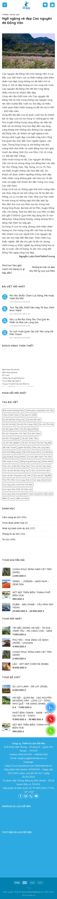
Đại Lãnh (48, 494)
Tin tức (5, 539)
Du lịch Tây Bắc (44, 443)
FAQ (28, 888)
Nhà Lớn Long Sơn (41, 447)
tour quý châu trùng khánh (15, 494)
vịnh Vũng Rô (36, 494)
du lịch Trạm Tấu (29, 438)
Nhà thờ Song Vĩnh (31, 452)
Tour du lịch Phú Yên (40, 470)
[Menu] (4, 4)
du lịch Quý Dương (29, 429)
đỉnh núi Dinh (22, 498)
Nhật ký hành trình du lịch (15, 528)
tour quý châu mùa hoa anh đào (18, 484)
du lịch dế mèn (34, 419)
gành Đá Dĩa (24, 447)
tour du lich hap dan (41, 466)
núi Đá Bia (47, 452)
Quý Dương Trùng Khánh (14, 457)
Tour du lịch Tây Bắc (42, 475)
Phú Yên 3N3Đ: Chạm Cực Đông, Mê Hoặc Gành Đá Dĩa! (32, 297)
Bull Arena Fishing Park (13, 410)
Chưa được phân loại (13, 522)
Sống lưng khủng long (30, 461)
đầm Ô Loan (8, 498)
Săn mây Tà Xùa (10, 461)
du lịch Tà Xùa (28, 443)
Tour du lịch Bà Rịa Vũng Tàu (16, 470)
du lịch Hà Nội (9, 424)
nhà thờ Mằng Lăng (11, 452)
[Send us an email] (26, 796)
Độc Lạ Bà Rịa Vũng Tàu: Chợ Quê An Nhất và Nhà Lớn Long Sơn (29, 321)
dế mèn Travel (9, 447)
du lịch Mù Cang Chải (27, 424)
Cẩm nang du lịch (11, 517)
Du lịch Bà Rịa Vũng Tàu (13, 419)
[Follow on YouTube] (36, 796)
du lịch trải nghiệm (11, 443)
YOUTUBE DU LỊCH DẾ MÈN (17, 832)
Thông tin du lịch (11, 15)
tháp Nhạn (47, 461)
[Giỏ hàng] (52, 4)
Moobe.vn (30, 895)
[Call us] (31, 796)
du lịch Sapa (34, 433)
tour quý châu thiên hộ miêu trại (17, 489)
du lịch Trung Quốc (11, 438)
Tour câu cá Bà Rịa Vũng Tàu (16, 466)
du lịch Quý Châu (10, 429)
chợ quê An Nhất (28, 415)
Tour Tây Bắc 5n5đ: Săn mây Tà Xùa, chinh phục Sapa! (32, 309)
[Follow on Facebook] (20, 796)
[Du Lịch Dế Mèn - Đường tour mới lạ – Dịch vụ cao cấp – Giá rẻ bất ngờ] (26, 5)
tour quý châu (23, 480)
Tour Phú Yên (8, 480)
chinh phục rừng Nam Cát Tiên (39, 410)
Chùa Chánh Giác (11, 415)
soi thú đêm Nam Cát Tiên (39, 457)
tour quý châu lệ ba (41, 480)
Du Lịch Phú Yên (46, 424)
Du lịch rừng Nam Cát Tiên (14, 433)
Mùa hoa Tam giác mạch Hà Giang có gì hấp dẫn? (13, 269)
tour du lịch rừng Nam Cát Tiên (17, 475)
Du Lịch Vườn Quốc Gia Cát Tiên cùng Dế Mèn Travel (31, 333)
